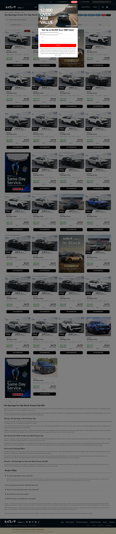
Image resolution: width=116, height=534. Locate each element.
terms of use (58, 55)
